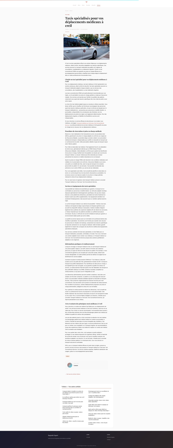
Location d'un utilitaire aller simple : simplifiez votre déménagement (97, 396)
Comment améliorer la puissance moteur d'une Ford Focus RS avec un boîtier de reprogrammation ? (72, 407)
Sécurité (93, 5)
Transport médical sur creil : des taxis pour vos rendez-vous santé (73, 402)
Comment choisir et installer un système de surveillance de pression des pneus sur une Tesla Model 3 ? (73, 393)
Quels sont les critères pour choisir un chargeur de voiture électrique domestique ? (98, 410)
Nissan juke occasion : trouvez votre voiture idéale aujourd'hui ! (98, 401)
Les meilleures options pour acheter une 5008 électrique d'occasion (73, 397)
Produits (88, 5)
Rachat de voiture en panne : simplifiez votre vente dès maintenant (98, 419)
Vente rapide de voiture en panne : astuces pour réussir (72, 412)
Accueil (74, 5)
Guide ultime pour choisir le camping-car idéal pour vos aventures (98, 405)
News (83, 5)
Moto (79, 5)
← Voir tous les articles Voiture (72, 374)
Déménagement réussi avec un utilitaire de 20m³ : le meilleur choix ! (98, 392)
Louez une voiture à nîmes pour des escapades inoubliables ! (99, 414)
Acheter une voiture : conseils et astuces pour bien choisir (73, 421)
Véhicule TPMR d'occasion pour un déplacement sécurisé (71, 417)
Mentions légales (110, 437)
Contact (109, 439)
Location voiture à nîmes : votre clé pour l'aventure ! (97, 423)
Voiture (98, 5)
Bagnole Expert (53, 435)
